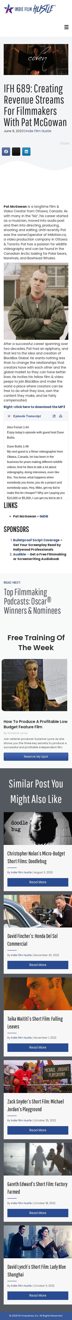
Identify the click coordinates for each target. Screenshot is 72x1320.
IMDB (44, 516)
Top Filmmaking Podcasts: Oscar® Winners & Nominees (32, 600)
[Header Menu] (66, 27)
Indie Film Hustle (38, 131)
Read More (48, 882)
